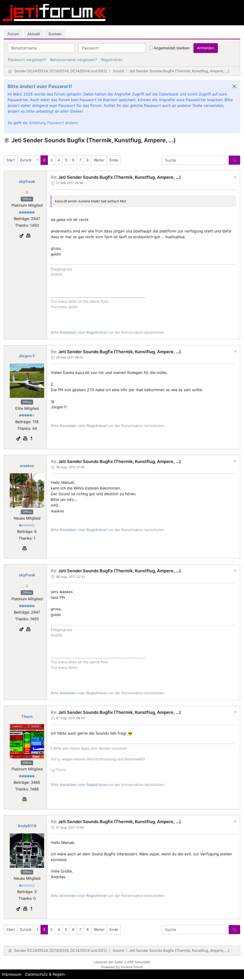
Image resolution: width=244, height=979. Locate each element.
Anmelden (205, 48)
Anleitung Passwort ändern (53, 122)
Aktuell (33, 34)
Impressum (11, 974)
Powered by (110, 967)
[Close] (234, 86)
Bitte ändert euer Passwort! (40, 86)
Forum (13, 34)
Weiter (99, 160)
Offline (27, 199)
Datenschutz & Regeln (45, 974)
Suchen (54, 34)
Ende (114, 160)
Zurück (25, 160)
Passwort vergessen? (27, 59)
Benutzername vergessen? (73, 59)
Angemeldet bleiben (172, 48)
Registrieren (111, 59)
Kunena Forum (132, 967)
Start (10, 160)
